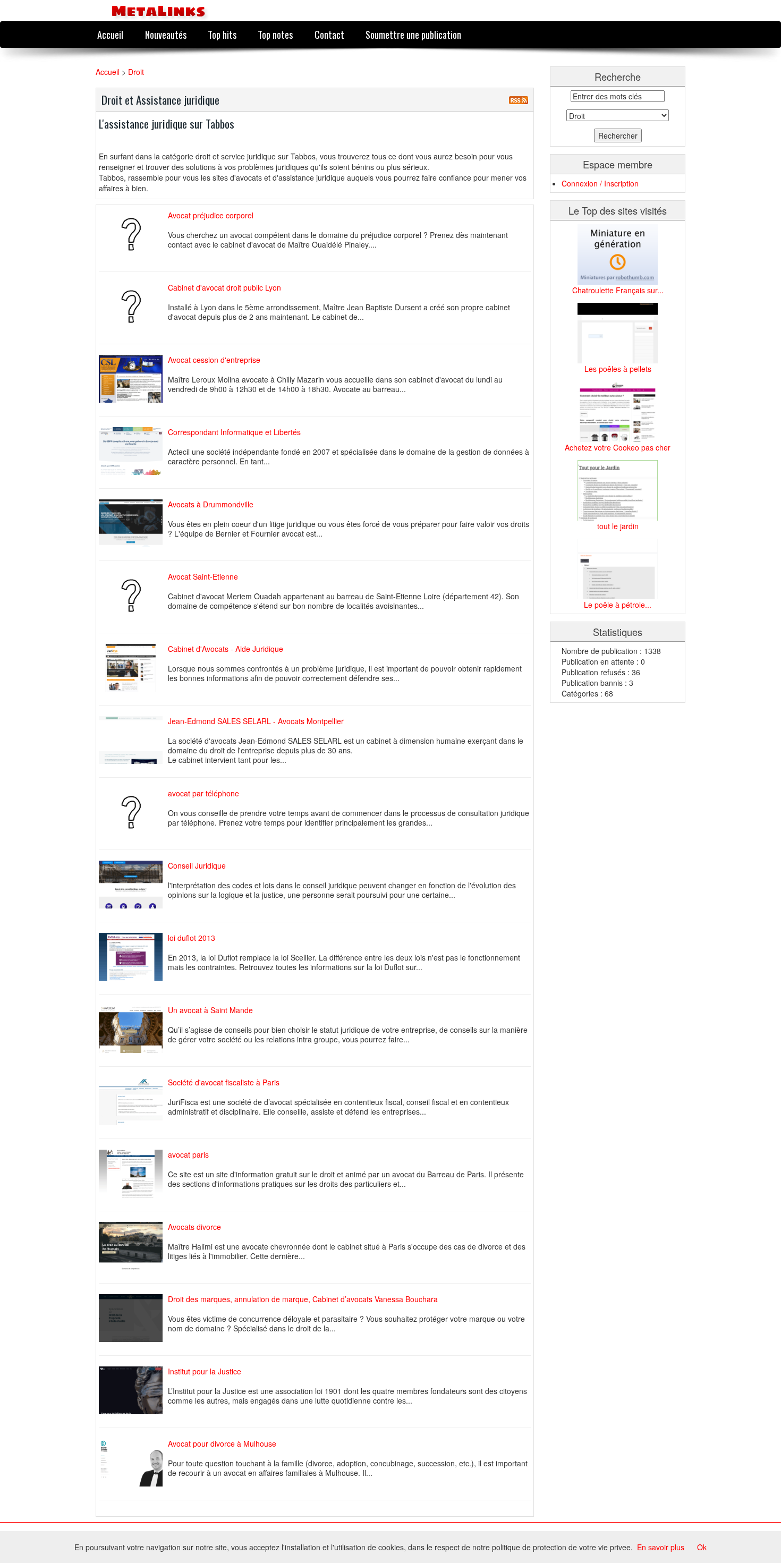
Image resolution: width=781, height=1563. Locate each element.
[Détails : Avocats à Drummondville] (133, 523)
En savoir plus (660, 1547)
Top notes (275, 34)
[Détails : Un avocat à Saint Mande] (133, 1029)
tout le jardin (618, 526)
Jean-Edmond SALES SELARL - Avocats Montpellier (256, 721)
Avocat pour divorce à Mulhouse (222, 1443)
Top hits (222, 34)
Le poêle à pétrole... (617, 604)
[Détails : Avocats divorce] (133, 1246)
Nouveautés (165, 34)
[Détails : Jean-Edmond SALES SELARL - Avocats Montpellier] (133, 740)
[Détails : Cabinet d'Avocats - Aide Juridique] (133, 667)
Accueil (110, 34)
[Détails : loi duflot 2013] (133, 957)
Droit (136, 71)
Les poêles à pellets (617, 368)
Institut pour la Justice (204, 1371)
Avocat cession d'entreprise (214, 359)
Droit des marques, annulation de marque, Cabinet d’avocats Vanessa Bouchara (303, 1299)
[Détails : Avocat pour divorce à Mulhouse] (133, 1462)
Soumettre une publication (413, 34)
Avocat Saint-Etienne (203, 576)
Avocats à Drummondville (210, 504)
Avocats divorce (194, 1226)
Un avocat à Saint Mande (210, 1010)
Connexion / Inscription (600, 183)
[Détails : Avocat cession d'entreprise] (133, 378)
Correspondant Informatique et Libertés (234, 432)
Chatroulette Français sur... (618, 290)
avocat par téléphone (203, 793)
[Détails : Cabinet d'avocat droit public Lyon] (133, 306)
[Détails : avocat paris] (133, 1173)
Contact (329, 34)
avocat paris (188, 1154)
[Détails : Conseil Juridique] (133, 884)
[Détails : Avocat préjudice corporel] (133, 234)
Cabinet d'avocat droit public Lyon (224, 287)
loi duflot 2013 (191, 937)
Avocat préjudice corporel (210, 215)
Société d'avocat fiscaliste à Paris (223, 1082)
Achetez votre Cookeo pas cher (617, 447)
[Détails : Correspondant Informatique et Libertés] (133, 451)
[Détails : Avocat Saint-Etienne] (133, 595)
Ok (702, 1547)
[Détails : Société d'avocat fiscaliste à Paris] (133, 1101)
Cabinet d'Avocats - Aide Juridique (225, 648)
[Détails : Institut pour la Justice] (133, 1390)
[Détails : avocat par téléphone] (133, 812)
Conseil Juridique (197, 865)
